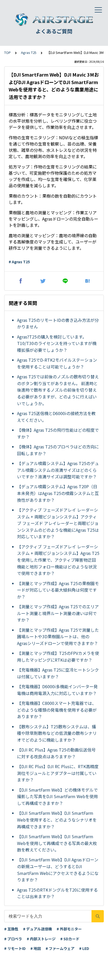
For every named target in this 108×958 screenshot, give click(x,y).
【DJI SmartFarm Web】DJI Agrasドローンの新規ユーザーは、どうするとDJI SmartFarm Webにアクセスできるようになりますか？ (58, 869)
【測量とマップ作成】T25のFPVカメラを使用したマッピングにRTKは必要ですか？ (58, 656)
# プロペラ (13, 938)
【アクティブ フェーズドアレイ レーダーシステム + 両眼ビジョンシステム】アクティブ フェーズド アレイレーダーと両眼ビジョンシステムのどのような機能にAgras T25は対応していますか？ (58, 523)
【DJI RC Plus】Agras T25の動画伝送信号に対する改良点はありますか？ (56, 753)
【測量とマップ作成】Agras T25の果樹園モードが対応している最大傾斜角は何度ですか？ (58, 590)
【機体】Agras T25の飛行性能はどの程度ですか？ (58, 433)
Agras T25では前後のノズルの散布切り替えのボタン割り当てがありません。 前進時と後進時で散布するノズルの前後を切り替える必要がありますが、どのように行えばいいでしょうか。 (58, 389)
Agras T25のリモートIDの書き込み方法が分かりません (58, 323)
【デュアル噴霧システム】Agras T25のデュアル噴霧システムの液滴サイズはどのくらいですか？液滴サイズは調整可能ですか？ (58, 470)
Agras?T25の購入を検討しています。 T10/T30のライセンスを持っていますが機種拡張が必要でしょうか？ (56, 343)
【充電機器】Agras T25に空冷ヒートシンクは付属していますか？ (58, 673)
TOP (7, 52)
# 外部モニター (69, 928)
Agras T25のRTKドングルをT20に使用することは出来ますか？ (57, 893)
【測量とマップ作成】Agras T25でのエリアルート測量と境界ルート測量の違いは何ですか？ (58, 613)
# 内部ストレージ (41, 938)
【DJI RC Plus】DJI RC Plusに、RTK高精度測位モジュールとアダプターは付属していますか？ (58, 773)
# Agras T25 (19, 261)
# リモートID (15, 948)
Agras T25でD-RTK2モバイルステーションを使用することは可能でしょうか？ (57, 363)
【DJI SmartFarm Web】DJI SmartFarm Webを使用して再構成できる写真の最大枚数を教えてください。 (57, 843)
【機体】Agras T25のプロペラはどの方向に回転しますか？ (58, 449)
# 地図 (35, 948)
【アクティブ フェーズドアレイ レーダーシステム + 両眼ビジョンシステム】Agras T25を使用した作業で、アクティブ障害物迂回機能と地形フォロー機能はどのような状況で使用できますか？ (58, 559)
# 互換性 (11, 928)
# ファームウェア (60, 948)
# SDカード (69, 938)
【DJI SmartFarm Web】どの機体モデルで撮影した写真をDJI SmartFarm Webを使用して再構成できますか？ (57, 796)
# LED (84, 948)
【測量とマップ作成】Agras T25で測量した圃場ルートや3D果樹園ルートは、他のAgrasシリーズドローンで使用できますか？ (58, 636)
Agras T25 (28, 52)
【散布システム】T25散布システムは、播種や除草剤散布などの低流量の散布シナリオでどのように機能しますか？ (57, 733)
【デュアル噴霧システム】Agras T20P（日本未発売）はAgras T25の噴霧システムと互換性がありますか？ (58, 493)
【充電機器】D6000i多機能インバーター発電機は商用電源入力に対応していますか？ (57, 689)
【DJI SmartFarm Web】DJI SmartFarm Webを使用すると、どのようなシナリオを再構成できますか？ (57, 819)
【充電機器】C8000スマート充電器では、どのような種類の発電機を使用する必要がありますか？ (57, 709)
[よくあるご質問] (54, 19)
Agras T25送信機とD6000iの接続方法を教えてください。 (56, 416)
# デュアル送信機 (37, 928)
